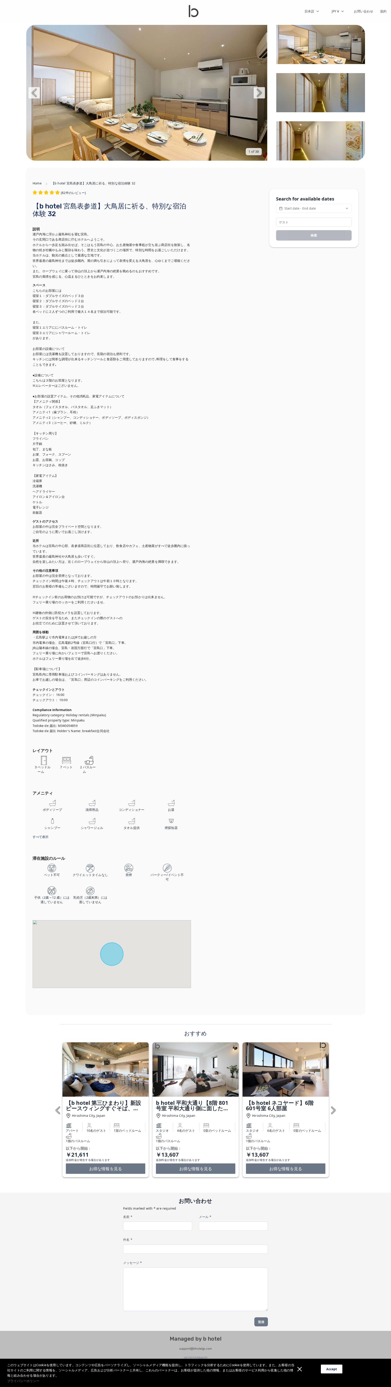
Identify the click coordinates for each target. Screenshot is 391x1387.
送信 (261, 1322)
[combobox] (312, 11)
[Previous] (34, 92)
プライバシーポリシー (23, 1381)
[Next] (259, 92)
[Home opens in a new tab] (193, 11)
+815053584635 (196, 1358)
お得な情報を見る (105, 1168)
